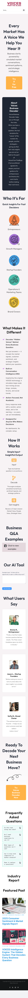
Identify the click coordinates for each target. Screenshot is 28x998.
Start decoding (7, 588)
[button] (12, 829)
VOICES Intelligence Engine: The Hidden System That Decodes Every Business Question (13, 955)
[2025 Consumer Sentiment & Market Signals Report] (14, 899)
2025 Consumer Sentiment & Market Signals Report (12, 921)
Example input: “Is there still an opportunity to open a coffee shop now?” (13, 573)
